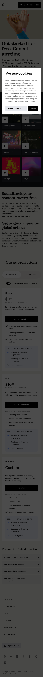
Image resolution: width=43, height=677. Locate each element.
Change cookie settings (16, 108)
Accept (33, 108)
